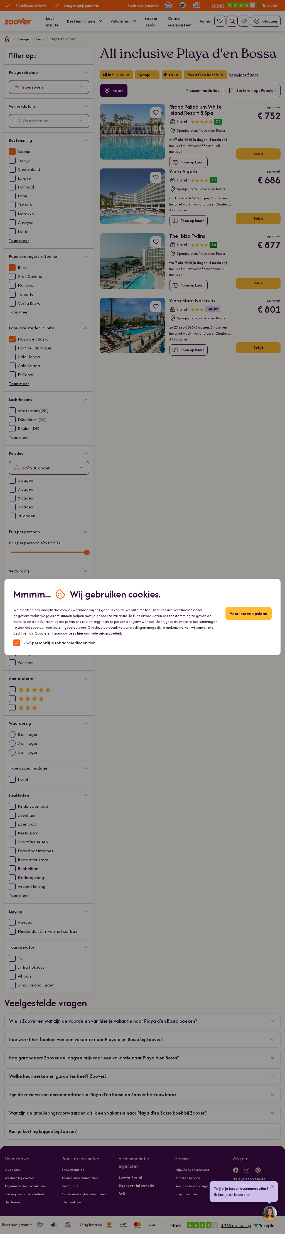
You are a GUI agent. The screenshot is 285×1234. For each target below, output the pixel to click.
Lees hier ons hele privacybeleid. (95, 633)
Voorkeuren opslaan (248, 613)
